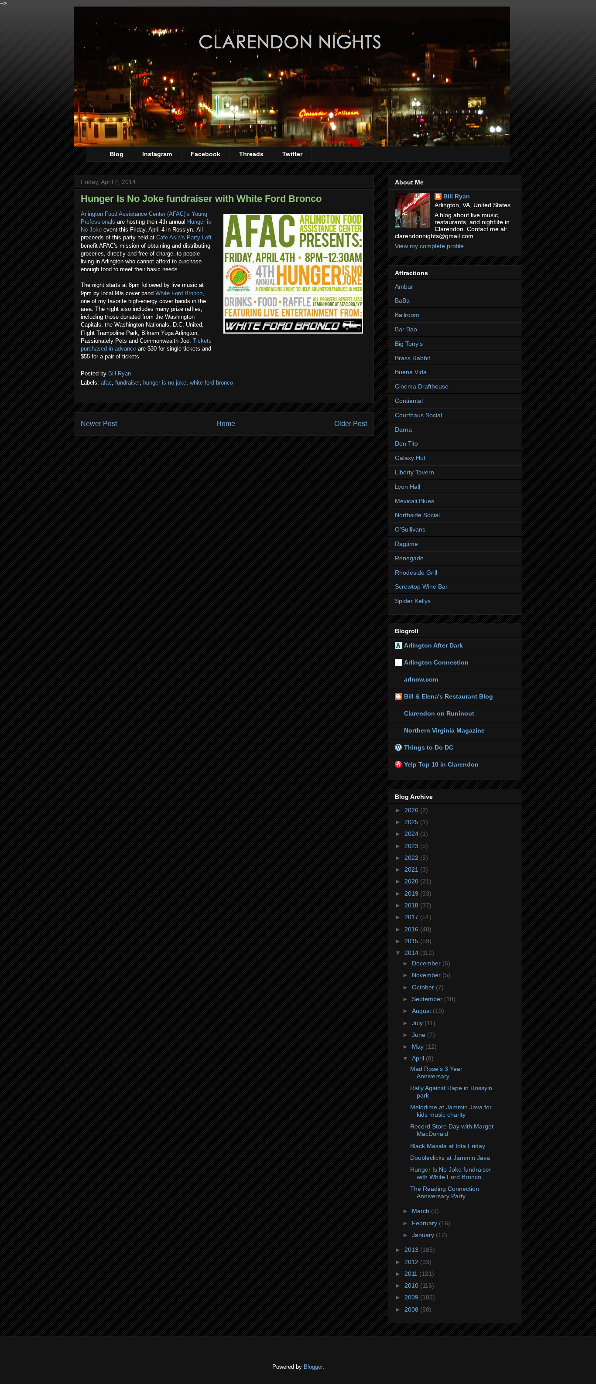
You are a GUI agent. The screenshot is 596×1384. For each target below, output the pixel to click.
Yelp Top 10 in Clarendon (441, 764)
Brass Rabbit (412, 358)
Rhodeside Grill (416, 572)
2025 (412, 821)
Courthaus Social (418, 415)
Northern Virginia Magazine (444, 730)
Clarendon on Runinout (439, 713)
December (427, 963)
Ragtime (406, 543)
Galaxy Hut (410, 457)
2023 (412, 845)
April (419, 1058)
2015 (412, 940)
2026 (412, 810)
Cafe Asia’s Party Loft (184, 237)
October (424, 987)
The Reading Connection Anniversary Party (444, 1192)
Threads (251, 153)
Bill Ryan (456, 196)
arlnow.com (421, 679)
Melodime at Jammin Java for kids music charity (451, 1111)
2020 (412, 881)
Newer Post (99, 423)
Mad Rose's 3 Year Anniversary (436, 1072)
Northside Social (417, 514)
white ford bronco (211, 382)
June (419, 1034)
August (422, 1010)
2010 (412, 1285)
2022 (412, 857)
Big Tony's (409, 343)
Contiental (409, 400)
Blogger (313, 1367)
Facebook (205, 153)
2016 (412, 929)
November (427, 975)
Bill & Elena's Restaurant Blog (448, 696)
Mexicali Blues (414, 501)
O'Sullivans (410, 529)
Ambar (404, 286)
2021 (412, 869)
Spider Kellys (413, 600)
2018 (412, 905)
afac (106, 382)
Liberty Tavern (414, 472)
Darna (403, 429)
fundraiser (127, 382)
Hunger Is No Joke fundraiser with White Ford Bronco (450, 1173)
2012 (412, 1261)
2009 (412, 1297)
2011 (411, 1273)
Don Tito (406, 443)
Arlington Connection (436, 662)
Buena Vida (411, 371)
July (418, 1022)
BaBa (402, 300)
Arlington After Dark (433, 645)
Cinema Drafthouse (422, 386)
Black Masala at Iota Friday (447, 1145)
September (428, 998)
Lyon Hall (407, 486)
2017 (412, 917)
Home (225, 423)
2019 (412, 893)
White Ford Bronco (178, 293)
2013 (412, 1249)
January (424, 1234)
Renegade (409, 558)
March (421, 1210)
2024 (412, 833)
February (425, 1223)
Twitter (292, 153)
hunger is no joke (164, 382)
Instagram (157, 153)
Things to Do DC (428, 747)
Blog (116, 153)
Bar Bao (406, 329)
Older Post (350, 423)
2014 (412, 952)
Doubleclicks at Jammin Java (450, 1157)
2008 (412, 1309)
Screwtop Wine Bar (421, 586)
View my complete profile (429, 245)
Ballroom (407, 314)
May (418, 1046)
